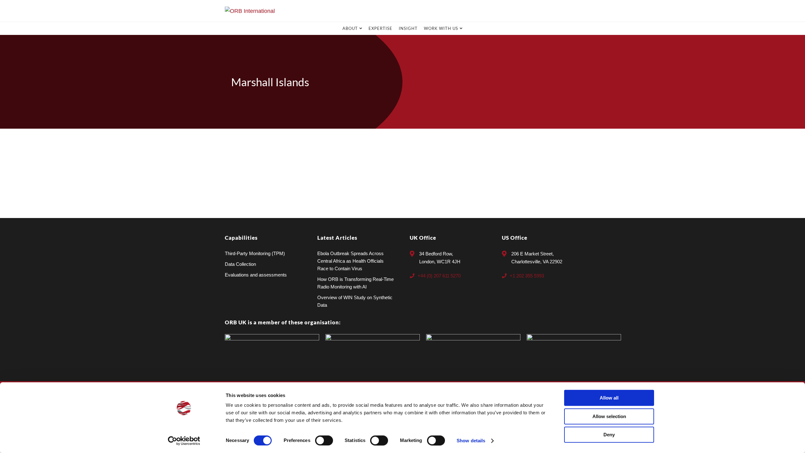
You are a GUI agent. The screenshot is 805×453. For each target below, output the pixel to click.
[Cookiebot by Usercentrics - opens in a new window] (184, 440)
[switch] (324, 440)
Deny (609, 434)
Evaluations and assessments (256, 274)
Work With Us (441, 28)
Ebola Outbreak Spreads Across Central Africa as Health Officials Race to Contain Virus (350, 261)
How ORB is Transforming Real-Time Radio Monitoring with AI (355, 283)
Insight (408, 28)
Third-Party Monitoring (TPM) (255, 253)
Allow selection (609, 416)
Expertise (380, 28)
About (350, 28)
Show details (471, 440)
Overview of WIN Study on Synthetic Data (354, 301)
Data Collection (240, 264)
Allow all (609, 397)
